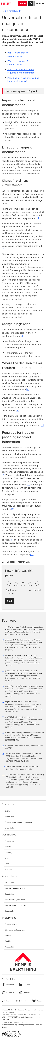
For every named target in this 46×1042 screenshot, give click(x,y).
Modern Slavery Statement (15, 899)
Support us (9, 841)
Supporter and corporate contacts (18, 822)
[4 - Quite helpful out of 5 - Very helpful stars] (30, 583)
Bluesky (40, 1001)
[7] (42, 425)
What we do (9, 883)
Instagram (10, 993)
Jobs (7, 864)
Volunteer (9, 858)
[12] (32, 554)
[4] (23, 335)
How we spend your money (15, 905)
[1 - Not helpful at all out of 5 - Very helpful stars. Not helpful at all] (8, 583)
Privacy (8, 935)
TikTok (8, 1001)
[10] (13, 509)
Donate (8, 847)
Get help (8, 811)
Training (8, 869)
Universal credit (13, 10)
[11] (11, 539)
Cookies (8, 941)
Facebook (10, 984)
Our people (9, 911)
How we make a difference (15, 888)
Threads (26, 993)
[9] (28, 484)
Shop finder (9, 828)
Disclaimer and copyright (15, 930)
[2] (37, 218)
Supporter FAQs (11, 924)
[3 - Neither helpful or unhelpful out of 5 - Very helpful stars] (23, 583)
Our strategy (10, 894)
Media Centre (10, 816)
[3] (3, 249)
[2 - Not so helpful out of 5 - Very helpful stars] (15, 583)
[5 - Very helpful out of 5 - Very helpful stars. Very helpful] (37, 583)
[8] (3, 475)
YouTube (24, 1001)
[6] (17, 410)
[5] (27, 389)
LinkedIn (26, 984)
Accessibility (10, 947)
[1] (29, 116)
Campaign (9, 852)
